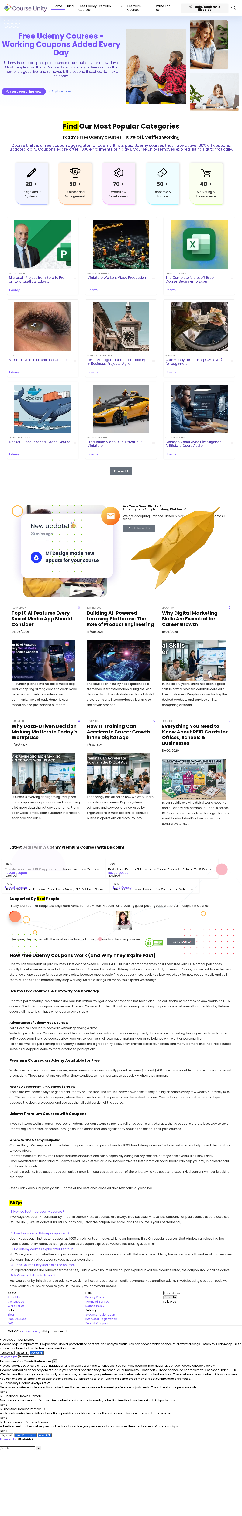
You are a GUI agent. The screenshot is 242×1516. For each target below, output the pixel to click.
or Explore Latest (60, 91)
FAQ (10, 1323)
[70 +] (118, 173)
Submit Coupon (96, 1323)
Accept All (36, 1352)
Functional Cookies (17, 1396)
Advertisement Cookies (20, 1422)
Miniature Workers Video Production (116, 277)
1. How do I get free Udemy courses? (37, 1211)
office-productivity (21, 273)
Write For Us (163, 8)
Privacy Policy (94, 1297)
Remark (36, 1396)
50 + (75, 184)
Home (57, 6)
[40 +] (206, 173)
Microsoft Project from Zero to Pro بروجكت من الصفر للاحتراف (36, 279)
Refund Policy (94, 1306)
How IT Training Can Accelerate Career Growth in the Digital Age (118, 732)
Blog (70, 6)
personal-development (100, 355)
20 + (31, 184)
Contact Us (16, 1301)
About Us (14, 1297)
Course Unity (31, 1331)
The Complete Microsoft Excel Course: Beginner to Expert (189, 279)
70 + (118, 184)
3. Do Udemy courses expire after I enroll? (42, 1249)
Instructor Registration (101, 1319)
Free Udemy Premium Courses (94, 8)
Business (170, 355)
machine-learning (98, 273)
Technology (19, 607)
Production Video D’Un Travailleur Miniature (114, 444)
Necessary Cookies (17, 1383)
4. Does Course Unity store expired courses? (43, 1265)
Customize (7, 1352)
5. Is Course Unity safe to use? (33, 1275)
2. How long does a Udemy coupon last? (40, 1233)
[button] (121, 1211)
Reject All (22, 1352)
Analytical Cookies (16, 1409)
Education (18, 721)
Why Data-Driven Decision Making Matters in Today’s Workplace (45, 732)
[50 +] (75, 173)
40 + (206, 184)
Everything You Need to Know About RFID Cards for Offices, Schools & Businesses (195, 734)
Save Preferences (25, 1435)
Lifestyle (14, 355)
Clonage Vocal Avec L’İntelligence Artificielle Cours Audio (193, 444)
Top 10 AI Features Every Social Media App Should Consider (42, 619)
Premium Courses (134, 8)
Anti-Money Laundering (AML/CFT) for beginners (193, 362)
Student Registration (100, 1314)
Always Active (40, 1383)
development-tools (20, 437)
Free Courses (17, 1319)
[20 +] (31, 173)
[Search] (38, 1448)
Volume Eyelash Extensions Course (38, 360)
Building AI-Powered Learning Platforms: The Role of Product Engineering (120, 619)
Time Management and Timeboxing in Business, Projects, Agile (117, 362)
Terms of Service (97, 1301)
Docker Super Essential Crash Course (39, 442)
